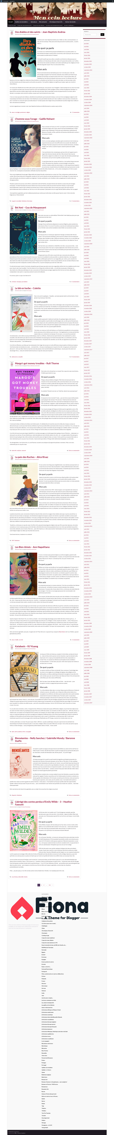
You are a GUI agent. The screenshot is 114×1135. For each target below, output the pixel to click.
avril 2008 (86, 682)
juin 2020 (86, 252)
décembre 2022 (88, 164)
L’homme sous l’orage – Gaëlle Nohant (35, 118)
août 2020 (86, 246)
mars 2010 (86, 614)
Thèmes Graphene (21, 1133)
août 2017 (86, 352)
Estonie (44, 964)
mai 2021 (86, 220)
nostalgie (17, 112)
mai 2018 (86, 326)
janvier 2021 (87, 232)
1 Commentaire (75, 112)
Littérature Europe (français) (33, 34)
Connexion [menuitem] (5, 1)
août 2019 (86, 282)
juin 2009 (86, 641)
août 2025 (86, 73)
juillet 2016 (86, 390)
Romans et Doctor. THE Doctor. (50, 1084)
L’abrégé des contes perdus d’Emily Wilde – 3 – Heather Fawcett (43, 803)
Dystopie (44, 950)
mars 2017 (86, 367)
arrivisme (14, 281)
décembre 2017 (88, 340)
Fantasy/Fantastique (31, 648)
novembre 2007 (88, 697)
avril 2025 (86, 84)
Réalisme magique (46, 1074)
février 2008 (87, 688)
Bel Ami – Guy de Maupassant (30, 207)
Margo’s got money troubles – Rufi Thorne (37, 363)
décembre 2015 (88, 411)
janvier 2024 (87, 129)
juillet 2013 (86, 496)
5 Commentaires (75, 281)
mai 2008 (86, 679)
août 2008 (86, 670)
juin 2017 (86, 358)
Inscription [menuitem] (12, 1)
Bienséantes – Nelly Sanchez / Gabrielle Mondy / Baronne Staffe (45, 739)
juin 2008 (86, 676)
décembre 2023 (88, 132)
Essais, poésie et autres (48, 962)
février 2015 (87, 441)
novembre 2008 (88, 661)
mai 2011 (86, 573)
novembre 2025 (88, 64)
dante (13, 731)
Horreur (44, 988)
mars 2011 (86, 579)
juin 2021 (86, 217)
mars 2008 (86, 685)
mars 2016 (86, 402)
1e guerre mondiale (16, 201)
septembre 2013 (88, 491)
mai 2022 (86, 184)
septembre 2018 (88, 314)
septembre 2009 (88, 632)
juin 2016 (86, 393)
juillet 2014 (86, 461)
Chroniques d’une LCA (55, 22)
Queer (43, 1072)
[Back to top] (110, 1131)
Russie (43, 1091)
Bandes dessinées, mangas (48, 906)
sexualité (20, 356)
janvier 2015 (87, 443)
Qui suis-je (34, 22)
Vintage (44, 1122)
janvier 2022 (87, 196)
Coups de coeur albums (38, 25)
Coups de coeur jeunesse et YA (49, 942)
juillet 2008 (86, 673)
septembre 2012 (88, 526)
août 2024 (86, 108)
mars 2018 (86, 332)
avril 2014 (86, 470)
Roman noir (45, 1079)
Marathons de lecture (47, 1043)
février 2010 (87, 617)
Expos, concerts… (46, 966)
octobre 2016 (87, 382)
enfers (24, 731)
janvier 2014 (87, 479)
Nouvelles (44, 1053)
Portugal (44, 1065)
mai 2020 (86, 255)
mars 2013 (86, 508)
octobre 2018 (87, 311)
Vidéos (43, 1120)
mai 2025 (86, 81)
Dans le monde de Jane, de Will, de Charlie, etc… (54, 945)
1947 (13, 540)
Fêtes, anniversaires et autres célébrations (53, 974)
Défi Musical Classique (47, 947)
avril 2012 (86, 541)
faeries (25, 877)
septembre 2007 (88, 702)
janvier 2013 (87, 514)
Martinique (44, 1046)
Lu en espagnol (45, 1041)
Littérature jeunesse (47, 1029)
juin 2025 (86, 79)
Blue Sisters (62, 631)
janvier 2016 (87, 408)
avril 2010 (86, 611)
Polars (43, 1060)
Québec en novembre (21, 22)
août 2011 (86, 564)
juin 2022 (86, 182)
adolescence (15, 356)
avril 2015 (86, 435)
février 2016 (87, 405)
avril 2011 (86, 576)
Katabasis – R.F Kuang (26, 646)
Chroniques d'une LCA (47, 930)
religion (28, 112)
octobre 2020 (87, 240)
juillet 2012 (86, 532)
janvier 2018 (87, 338)
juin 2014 (86, 464)
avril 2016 (86, 399)
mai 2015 (86, 432)
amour (13, 112)
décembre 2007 (88, 694)
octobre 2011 (87, 558)
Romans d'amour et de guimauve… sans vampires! (54, 1082)
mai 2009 (86, 644)
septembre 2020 (88, 243)
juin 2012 (86, 535)
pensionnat (23, 112)
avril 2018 (86, 329)
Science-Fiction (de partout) (49, 1094)
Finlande (44, 978)
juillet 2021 (86, 214)
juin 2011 (86, 570)
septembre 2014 (88, 455)
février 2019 (87, 299)
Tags (43, 1106)
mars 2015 (86, 438)
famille (16, 639)
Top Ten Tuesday (46, 1113)
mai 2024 (86, 117)
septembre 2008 (88, 667)
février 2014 (87, 476)
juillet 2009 (86, 638)
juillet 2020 (86, 249)
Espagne (44, 959)
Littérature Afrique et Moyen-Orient (51, 1010)
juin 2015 (86, 429)
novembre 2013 (88, 485)
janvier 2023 (87, 161)
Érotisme (44, 957)
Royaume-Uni (45, 1089)
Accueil (11, 22)
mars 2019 (86, 296)
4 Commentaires (75, 356)
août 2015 (86, 423)
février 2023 (87, 158)
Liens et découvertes (47, 1007)
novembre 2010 (88, 591)
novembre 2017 (88, 343)
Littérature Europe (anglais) (49, 1022)
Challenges (44, 926)
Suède (43, 1098)
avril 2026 (86, 49)
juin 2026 (86, 43)
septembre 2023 (88, 137)
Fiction (28, 365)
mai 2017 (86, 361)
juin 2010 (86, 605)
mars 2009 (86, 649)
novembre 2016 (88, 379)
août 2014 (86, 458)
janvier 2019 (87, 302)
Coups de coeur (12, 25)
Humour (44, 990)
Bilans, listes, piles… (47, 911)
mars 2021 (86, 226)
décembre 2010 (88, 588)
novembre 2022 (88, 167)
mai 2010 (86, 608)
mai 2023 (86, 149)
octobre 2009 (87, 629)
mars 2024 (86, 123)
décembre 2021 (88, 199)
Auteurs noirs (45, 899)
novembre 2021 (88, 202)
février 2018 (87, 335)
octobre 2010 (87, 594)
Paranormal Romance (47, 1058)
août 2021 (86, 211)
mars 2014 (86, 473)
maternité (14, 450)
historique (29, 201)
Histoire (44, 983)
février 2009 (87, 652)
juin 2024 (86, 114)
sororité (21, 639)
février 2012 (87, 546)
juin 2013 (86, 499)
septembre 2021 (88, 208)
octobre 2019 (87, 276)
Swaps (43, 1103)
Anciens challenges (69, 25)
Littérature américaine (35, 365)
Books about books (47, 918)
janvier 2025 (87, 93)
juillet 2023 (86, 143)
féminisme (24, 201)
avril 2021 (86, 223)
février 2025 (87, 90)
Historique (44, 986)
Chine (43, 928)
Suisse (43, 1101)
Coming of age (45, 935)
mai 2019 (86, 290)
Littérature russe (46, 1036)
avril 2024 (86, 120)
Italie (43, 993)
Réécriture (44, 1077)
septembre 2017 (88, 349)
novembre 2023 (88, 134)
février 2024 (87, 126)
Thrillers (44, 1110)
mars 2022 (86, 190)
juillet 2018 (86, 320)
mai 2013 (86, 502)
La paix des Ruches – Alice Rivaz (31, 457)
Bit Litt (43, 914)
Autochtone (45, 902)
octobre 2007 (87, 699)
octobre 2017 (87, 346)
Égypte (43, 952)
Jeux (43, 995)
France (43, 981)
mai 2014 (86, 467)
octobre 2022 (87, 170)
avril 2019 (86, 293)
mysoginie (28, 731)
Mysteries (44, 1048)
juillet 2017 (86, 355)
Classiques (29, 209)
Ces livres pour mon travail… (49, 923)
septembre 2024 (88, 105)
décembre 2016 (88, 376)
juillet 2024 (86, 111)
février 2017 (87, 370)
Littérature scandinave (48, 1038)
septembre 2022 (88, 173)
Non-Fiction (24, 743)
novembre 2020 (88, 237)
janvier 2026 (87, 58)
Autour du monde (70, 22)
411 (50, 885)
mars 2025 (86, 87)
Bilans (43, 909)
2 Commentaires (75, 201)
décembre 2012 (88, 517)
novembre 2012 (88, 520)
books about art (46, 916)
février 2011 (87, 582)
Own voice (44, 1055)
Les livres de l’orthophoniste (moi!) (54, 25)
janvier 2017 (87, 373)
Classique (19, 281)
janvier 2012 (87, 549)
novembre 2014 (88, 449)
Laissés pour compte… (47, 998)
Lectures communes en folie (49, 1000)
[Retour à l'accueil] (57, 11)
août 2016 (86, 388)
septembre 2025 (88, 70)
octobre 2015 (87, 417)
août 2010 (86, 599)
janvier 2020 (87, 267)
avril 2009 (86, 646)
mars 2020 (86, 261)
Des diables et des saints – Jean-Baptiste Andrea (40, 32)
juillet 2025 (86, 76)
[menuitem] (1, 1)
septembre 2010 (88, 596)
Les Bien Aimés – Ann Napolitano (32, 547)
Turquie (44, 1115)
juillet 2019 (86, 285)
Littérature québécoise (48, 1034)
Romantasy (44, 1086)
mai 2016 (86, 396)
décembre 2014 (88, 446)
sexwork (24, 450)
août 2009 (86, 635)
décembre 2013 (88, 482)
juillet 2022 (86, 179)
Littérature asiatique (47, 1014)
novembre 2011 (88, 555)
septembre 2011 (88, 561)
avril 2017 (86, 364)
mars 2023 (86, 155)
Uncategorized (45, 1118)
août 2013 (86, 493)
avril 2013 (86, 505)
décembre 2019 (88, 270)
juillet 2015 (86, 426)
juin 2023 (86, 146)
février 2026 (87, 55)
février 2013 (87, 511)
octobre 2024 (87, 102)
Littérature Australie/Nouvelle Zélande (52, 1017)
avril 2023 (86, 152)
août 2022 (86, 176)
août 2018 (86, 317)
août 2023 (86, 140)
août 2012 (86, 529)
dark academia (18, 731)
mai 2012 (86, 538)
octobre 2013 (87, 488)
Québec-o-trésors (46, 1070)
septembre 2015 (88, 420)
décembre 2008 (88, 658)
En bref (43, 954)
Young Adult (45, 1127)
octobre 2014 (87, 452)
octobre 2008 (87, 664)
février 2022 (87, 193)
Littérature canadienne (48, 1019)
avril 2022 (86, 187)
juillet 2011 (86, 567)
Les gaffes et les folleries (48, 1005)
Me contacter (43, 22)
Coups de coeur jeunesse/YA (24, 25)
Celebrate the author (47, 921)
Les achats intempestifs (48, 1002)
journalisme (24, 281)
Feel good (44, 971)
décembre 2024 (88, 96)
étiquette (14, 795)
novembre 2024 (88, 99)
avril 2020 (86, 258)
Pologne (44, 1062)
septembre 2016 (88, 385)
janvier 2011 (87, 585)
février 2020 (87, 264)
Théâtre (44, 1108)
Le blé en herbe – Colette (28, 288)
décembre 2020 (88, 235)
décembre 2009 (88, 623)
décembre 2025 (88, 61)
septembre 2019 (88, 279)
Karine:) (18, 34)
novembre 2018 (88, 308)
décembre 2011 (88, 552)
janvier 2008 (87, 691)
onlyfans (19, 450)
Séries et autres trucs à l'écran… (50, 1096)
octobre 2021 (87, 205)
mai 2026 (86, 46)
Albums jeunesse (46, 897)
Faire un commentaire (74, 450)
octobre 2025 (87, 67)
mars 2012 (86, 543)
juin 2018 (86, 323)
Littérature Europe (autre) (48, 1024)
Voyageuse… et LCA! (47, 1125)
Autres (43, 904)
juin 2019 (86, 287)
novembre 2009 (88, 626)
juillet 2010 (86, 602)
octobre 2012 (87, 523)
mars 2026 (86, 52)
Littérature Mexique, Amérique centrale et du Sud (54, 1031)
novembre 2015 (88, 414)
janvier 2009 (87, 655)
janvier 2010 (87, 620)
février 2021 (87, 229)
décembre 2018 (88, 305)
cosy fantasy (15, 877)
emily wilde (20, 877)
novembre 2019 (88, 273)
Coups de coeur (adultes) (48, 938)
